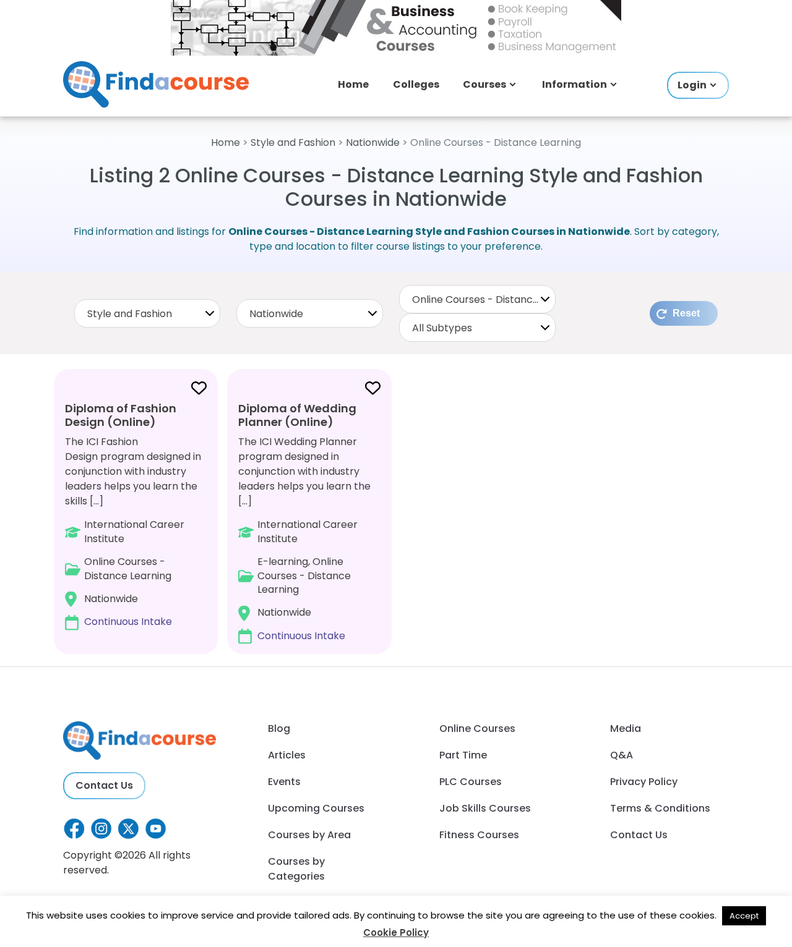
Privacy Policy (644, 782)
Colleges (416, 84)
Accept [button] (744, 916)
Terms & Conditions (660, 808)
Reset (686, 313)
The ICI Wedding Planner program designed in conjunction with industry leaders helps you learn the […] (304, 522)
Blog (279, 728)
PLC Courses (470, 782)
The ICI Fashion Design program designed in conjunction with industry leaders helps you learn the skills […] (133, 515)
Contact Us (104, 785)
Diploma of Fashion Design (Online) (120, 415)
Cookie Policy (396, 932)
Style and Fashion (293, 142)
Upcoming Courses (316, 808)
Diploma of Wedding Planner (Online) (297, 415)
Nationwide (373, 142)
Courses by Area (309, 835)
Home (353, 84)
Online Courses (477, 728)
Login (692, 85)
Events (284, 782)
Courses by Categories (296, 868)
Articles (287, 755)
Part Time (463, 755)
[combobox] (147, 313)
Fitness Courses (479, 835)
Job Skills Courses (485, 808)
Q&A (621, 755)
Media (625, 728)
